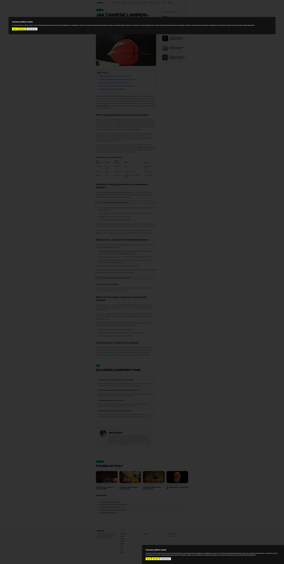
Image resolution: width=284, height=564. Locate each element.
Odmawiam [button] (22, 29)
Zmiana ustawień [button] (32, 29)
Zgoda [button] (14, 29)
